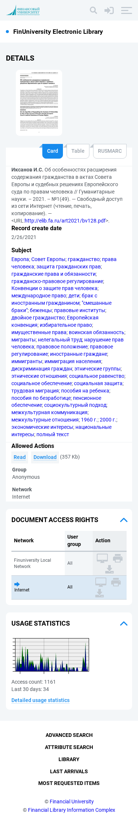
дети (73, 295)
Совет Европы (48, 259)
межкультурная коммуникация (49, 412)
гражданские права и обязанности (53, 274)
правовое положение (62, 347)
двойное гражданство (38, 318)
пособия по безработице (41, 398)
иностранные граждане (78, 354)
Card (52, 151)
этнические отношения (39, 376)
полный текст (52, 434)
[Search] (93, 10)
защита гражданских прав (68, 266)
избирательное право (66, 325)
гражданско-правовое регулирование (57, 281)
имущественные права (39, 332)
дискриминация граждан (41, 369)
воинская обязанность (96, 332)
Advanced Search (69, 735)
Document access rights (54, 520)
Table (78, 151)
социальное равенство (96, 376)
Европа (20, 259)
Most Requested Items (69, 783)
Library (69, 759)
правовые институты (79, 310)
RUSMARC (110, 151)
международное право (38, 295)
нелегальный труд (60, 340)
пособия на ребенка (85, 391)
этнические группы (97, 369)
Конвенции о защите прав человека (54, 288)
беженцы (41, 310)
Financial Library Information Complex (71, 810)
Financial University (72, 801)
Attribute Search (69, 747)
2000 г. (108, 420)
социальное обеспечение (41, 383)
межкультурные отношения (45, 420)
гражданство (84, 259)
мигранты (23, 340)
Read (20, 457)
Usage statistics (40, 623)
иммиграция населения (73, 361)
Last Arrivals (69, 771)
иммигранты (26, 361)
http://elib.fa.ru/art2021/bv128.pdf (65, 221)
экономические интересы (42, 427)
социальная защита (98, 383)
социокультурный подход (75, 405)
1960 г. (89, 420)
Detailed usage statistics (40, 700)
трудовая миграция (35, 391)
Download (45, 457)
